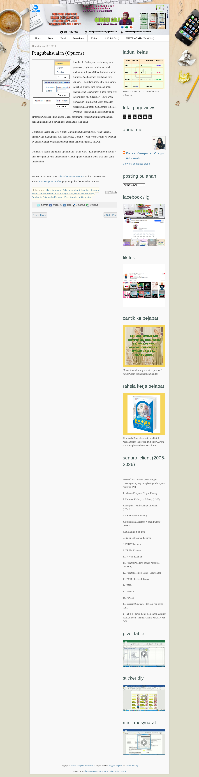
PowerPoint (78, 38)
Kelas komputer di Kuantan (76, 190)
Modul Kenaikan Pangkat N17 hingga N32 (52, 193)
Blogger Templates (116, 765)
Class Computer (53, 190)
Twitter (44, 205)
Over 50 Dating (108, 771)
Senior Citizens (120, 771)
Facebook (57, 205)
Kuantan (94, 190)
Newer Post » (39, 215)
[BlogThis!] (109, 192)
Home (38, 38)
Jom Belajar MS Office (50, 181)
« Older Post (110, 215)
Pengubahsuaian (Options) (58, 52)
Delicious (80, 205)
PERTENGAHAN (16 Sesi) (140, 38)
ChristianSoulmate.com (92, 771)
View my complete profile (136, 163)
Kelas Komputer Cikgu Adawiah (145, 156)
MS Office (79, 193)
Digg (69, 205)
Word (50, 38)
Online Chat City (132, 765)
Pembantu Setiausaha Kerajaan (47, 197)
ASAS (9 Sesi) (111, 38)
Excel (63, 38)
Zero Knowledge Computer (77, 197)
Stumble (94, 205)
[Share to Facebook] (115, 192)
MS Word (89, 193)
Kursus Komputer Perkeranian (82, 765)
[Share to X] (112, 192)
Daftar (94, 38)
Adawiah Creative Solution (71, 176)
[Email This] (107, 192)
